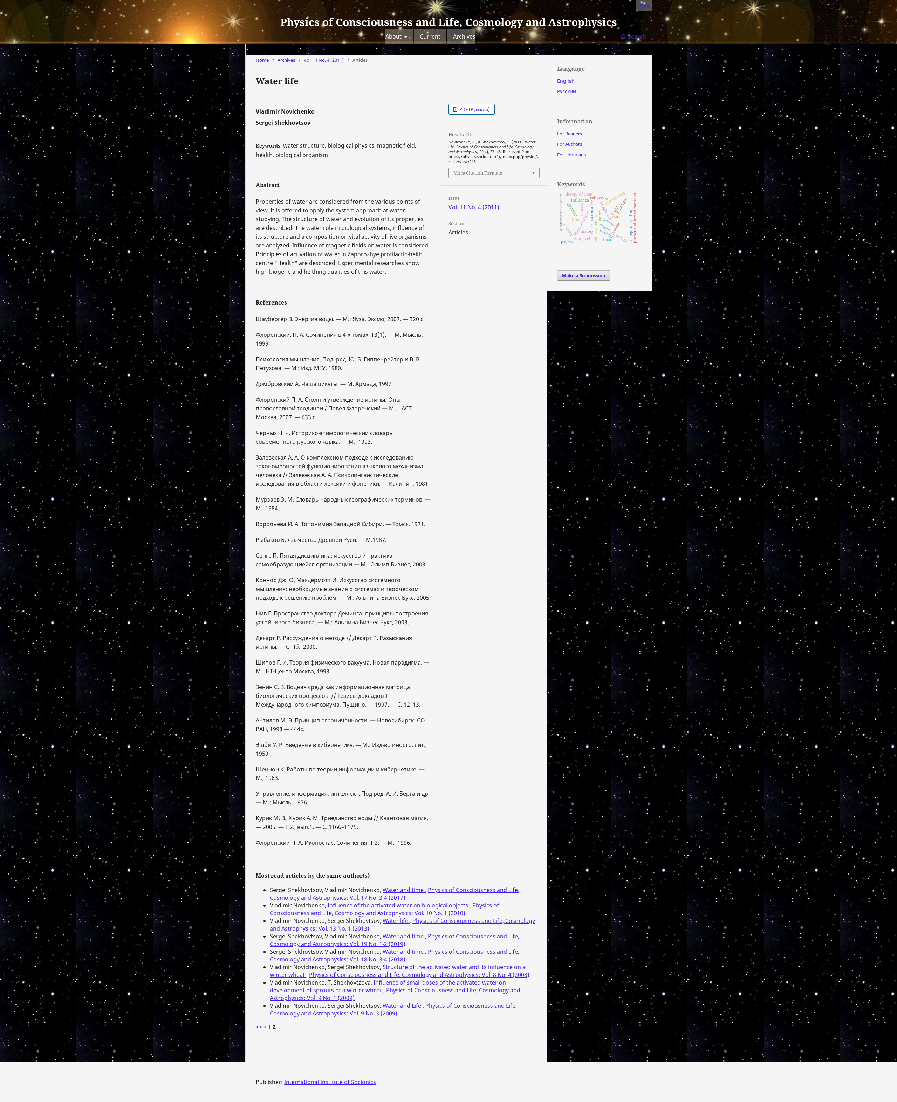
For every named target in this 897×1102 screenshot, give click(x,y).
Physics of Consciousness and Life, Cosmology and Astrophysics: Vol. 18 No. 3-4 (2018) (394, 955)
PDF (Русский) (474, 109)
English (566, 80)
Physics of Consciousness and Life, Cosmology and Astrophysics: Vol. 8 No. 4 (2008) (419, 975)
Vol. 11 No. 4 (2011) (324, 60)
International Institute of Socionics (330, 1082)
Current (430, 36)
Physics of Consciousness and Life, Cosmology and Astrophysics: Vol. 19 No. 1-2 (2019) (394, 940)
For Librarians (571, 154)
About (394, 36)
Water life (396, 921)
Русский (566, 91)
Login (646, 5)
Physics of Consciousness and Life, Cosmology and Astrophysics (448, 22)
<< (259, 1026)
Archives (464, 36)
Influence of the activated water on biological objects (399, 905)
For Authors (569, 144)
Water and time (404, 890)
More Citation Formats (477, 173)
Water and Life (403, 1005)
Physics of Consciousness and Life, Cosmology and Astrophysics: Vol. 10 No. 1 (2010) (384, 909)
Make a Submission (583, 275)
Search (636, 36)
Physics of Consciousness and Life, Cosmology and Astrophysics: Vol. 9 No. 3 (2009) (393, 1009)
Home (262, 60)
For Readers (569, 133)
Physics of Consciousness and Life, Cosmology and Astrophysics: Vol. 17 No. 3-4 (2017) (394, 894)
